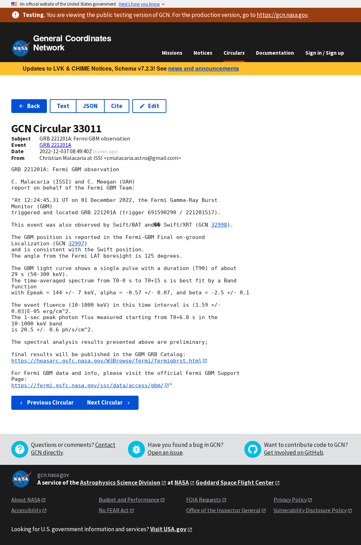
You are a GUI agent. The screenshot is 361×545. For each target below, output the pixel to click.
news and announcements (203, 68)
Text (63, 106)
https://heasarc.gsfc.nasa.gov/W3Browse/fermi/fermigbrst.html (106, 361)
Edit (153, 106)
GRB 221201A (55, 144)
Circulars (234, 52)
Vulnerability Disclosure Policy (310, 510)
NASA (182, 482)
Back (33, 106)
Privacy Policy (290, 499)
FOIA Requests (203, 499)
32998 (219, 225)
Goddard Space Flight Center (235, 482)
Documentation (275, 52)
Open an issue (165, 452)
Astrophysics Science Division (120, 482)
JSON (90, 106)
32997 (76, 243)
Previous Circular (50, 402)
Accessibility (26, 510)
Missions (172, 52)
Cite (116, 106)
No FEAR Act (114, 510)
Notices (203, 52)
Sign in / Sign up (324, 52)
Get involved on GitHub (293, 452)
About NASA (25, 499)
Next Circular (105, 402)
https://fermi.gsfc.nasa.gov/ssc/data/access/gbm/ (87, 385)
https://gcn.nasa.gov (282, 15)
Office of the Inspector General (223, 510)
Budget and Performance (129, 499)
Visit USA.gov (168, 529)
